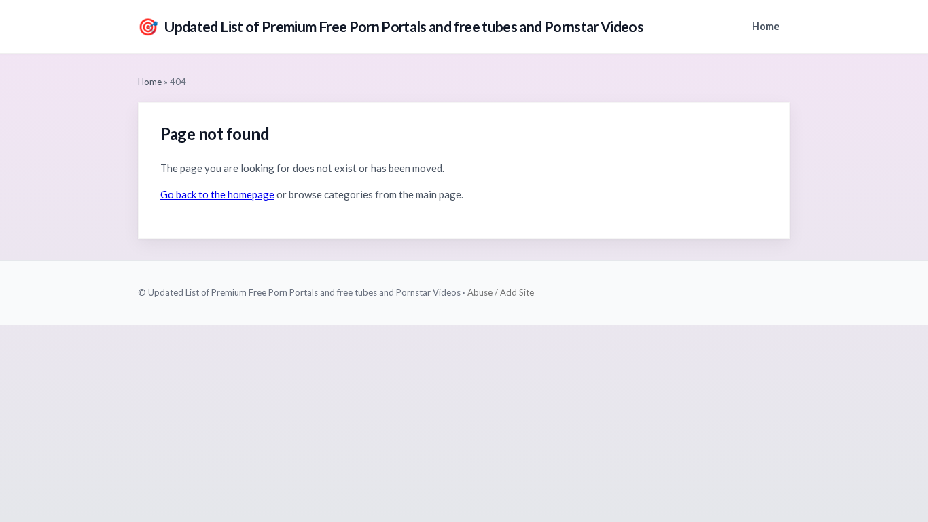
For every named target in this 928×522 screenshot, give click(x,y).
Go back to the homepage (217, 194)
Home (765, 26)
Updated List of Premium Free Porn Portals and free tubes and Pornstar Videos (390, 26)
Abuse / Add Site (500, 292)
